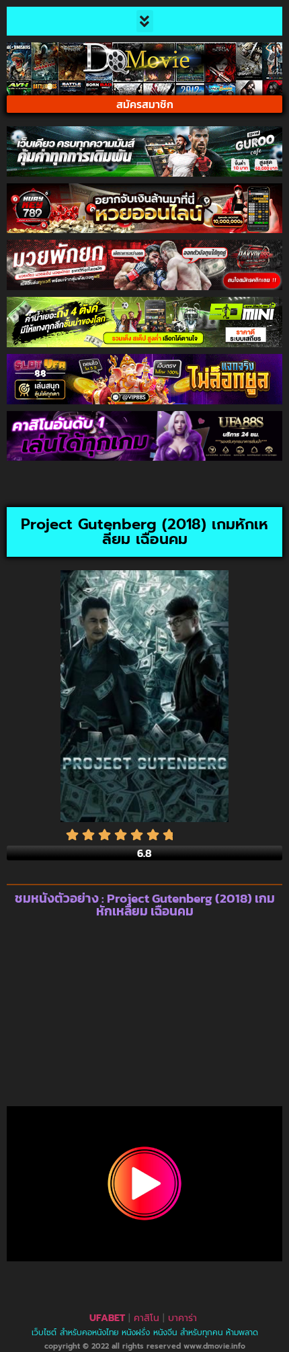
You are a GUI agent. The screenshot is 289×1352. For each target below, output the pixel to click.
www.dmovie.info (214, 1346)
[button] (144, 21)
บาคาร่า (182, 1318)
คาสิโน (146, 1318)
